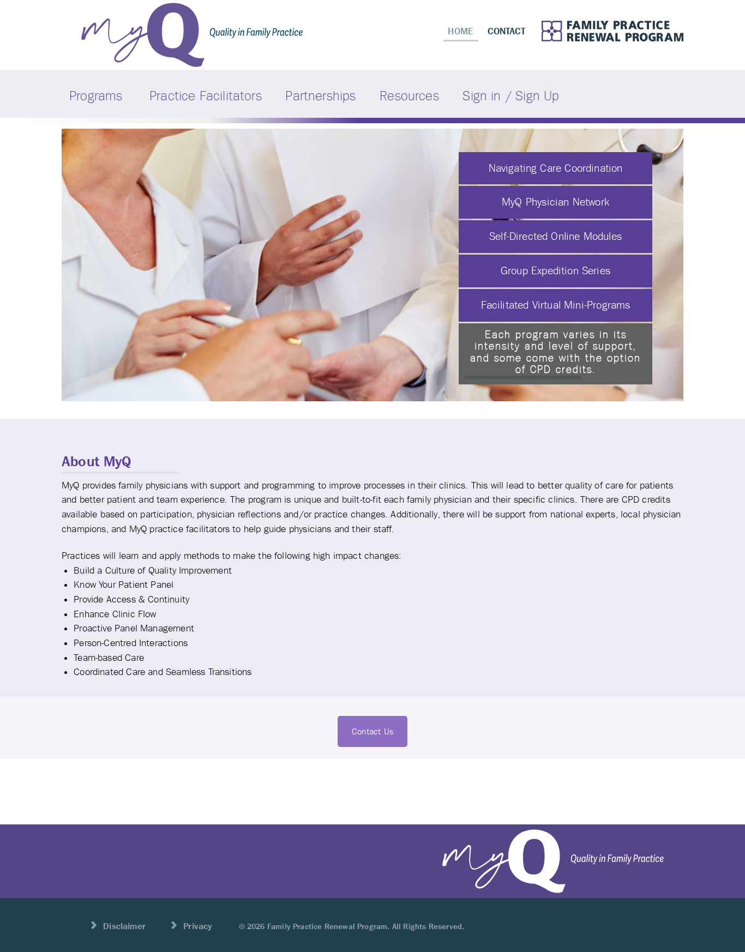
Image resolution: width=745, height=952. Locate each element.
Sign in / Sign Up (510, 96)
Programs (95, 96)
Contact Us (372, 731)
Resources (409, 96)
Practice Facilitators (205, 96)
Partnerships (320, 96)
